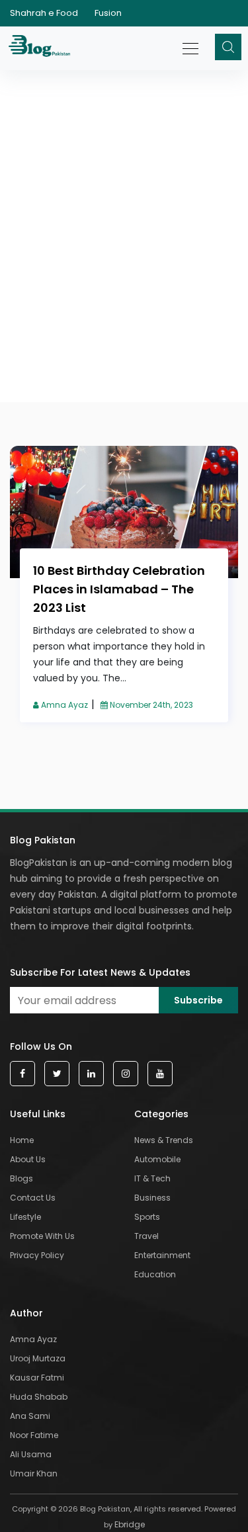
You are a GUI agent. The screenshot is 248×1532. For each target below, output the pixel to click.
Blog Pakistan (42, 840)
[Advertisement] (124, 184)
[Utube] (160, 1074)
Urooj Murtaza (37, 1358)
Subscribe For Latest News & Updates (100, 972)
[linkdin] (91, 1074)
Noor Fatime (34, 1435)
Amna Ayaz (63, 704)
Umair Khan (34, 1473)
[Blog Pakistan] (41, 48)
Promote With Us (42, 1236)
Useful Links (37, 1114)
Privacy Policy (37, 1255)
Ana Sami (30, 1416)
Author (26, 1313)
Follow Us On (41, 1046)
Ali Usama (31, 1454)
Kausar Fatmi (37, 1377)
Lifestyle (25, 1216)
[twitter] (56, 1074)
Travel (146, 1236)
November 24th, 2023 (150, 704)
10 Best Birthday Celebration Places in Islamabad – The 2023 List (119, 589)
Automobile (157, 1159)
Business (152, 1197)
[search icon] (228, 47)
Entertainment (162, 1255)
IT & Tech (152, 1178)
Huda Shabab (38, 1396)
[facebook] (22, 1074)
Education (155, 1274)
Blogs (21, 1178)
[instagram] (125, 1074)
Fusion (108, 13)
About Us (28, 1159)
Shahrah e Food (44, 13)
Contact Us (33, 1197)
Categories (161, 1114)
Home (22, 1140)
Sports (147, 1216)
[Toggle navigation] (191, 41)
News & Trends (163, 1140)
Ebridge (129, 1524)
